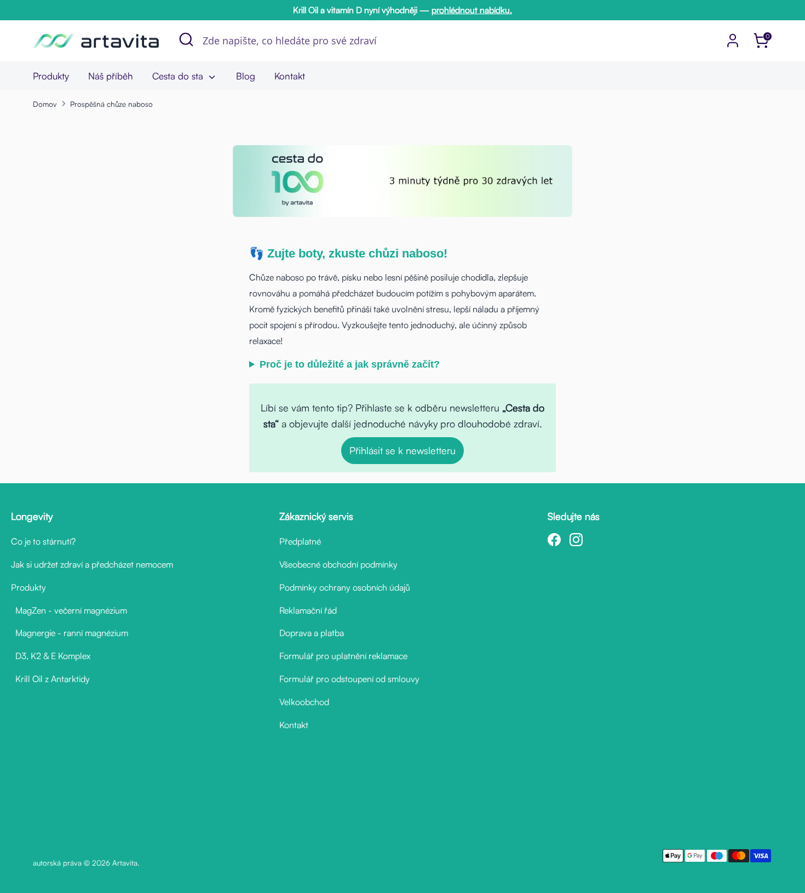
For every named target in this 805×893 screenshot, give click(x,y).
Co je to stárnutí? (43, 541)
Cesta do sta (179, 76)
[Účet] (733, 40)
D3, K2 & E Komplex (50, 655)
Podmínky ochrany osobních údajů (344, 587)
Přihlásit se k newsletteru (402, 450)
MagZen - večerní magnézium (69, 610)
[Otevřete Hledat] (186, 39)
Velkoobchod (304, 701)
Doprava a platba (311, 632)
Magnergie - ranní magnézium (69, 632)
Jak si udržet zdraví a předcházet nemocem (92, 564)
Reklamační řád (308, 610)
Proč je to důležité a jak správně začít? (350, 364)
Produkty (51, 76)
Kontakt (289, 76)
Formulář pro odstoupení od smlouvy (349, 678)
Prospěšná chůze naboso (111, 103)
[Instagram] (576, 539)
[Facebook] (554, 539)
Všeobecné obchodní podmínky (338, 564)
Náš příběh (110, 76)
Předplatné (300, 541)
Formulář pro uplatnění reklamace (343, 655)
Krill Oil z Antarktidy (50, 678)
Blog (245, 76)
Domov (45, 103)
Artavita (124, 862)
